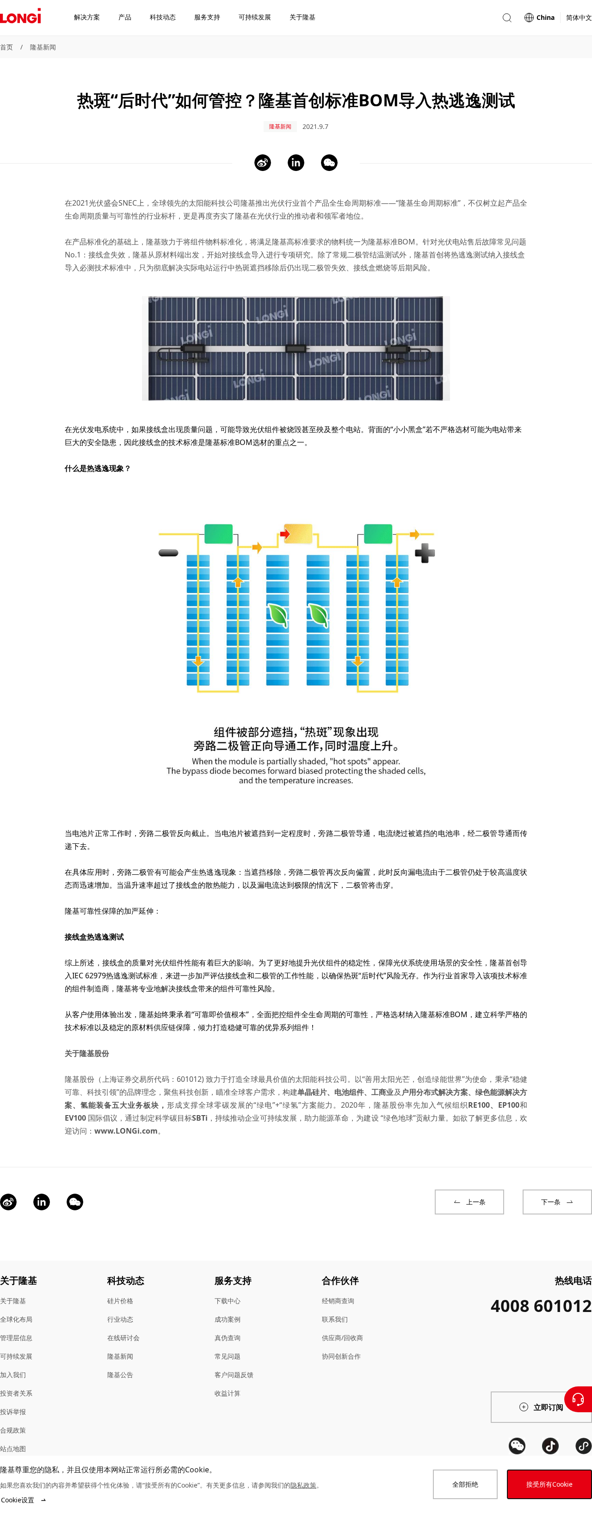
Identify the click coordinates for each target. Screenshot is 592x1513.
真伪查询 (227, 1337)
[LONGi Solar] (20, 18)
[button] (506, 18)
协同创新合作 (341, 1356)
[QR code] (517, 1446)
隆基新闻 (43, 47)
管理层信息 (16, 1337)
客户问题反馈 (234, 1374)
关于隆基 (13, 1300)
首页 (6, 47)
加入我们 (13, 1374)
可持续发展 (16, 1356)
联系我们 (335, 1319)
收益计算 (227, 1393)
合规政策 (13, 1430)
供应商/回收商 (342, 1337)
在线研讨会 (123, 1337)
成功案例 (227, 1319)
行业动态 (120, 1319)
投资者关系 (16, 1393)
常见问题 (227, 1356)
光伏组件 (169, 963)
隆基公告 (120, 1374)
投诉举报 (13, 1411)
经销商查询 (338, 1300)
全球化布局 (16, 1319)
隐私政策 (303, 1485)
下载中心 (227, 1300)
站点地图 (13, 1448)
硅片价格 (120, 1300)
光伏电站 (452, 242)
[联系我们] (578, 1399)
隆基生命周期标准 (428, 203)
